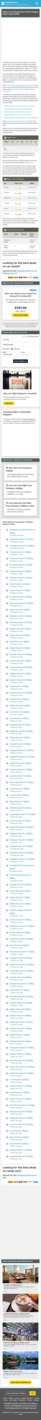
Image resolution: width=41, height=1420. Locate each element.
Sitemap (36, 1400)
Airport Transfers (27, 1398)
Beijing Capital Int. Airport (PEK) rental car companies (19, 106)
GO (32, 1393)
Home (5, 1398)
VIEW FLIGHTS (32, 187)
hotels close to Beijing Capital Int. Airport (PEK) (19, 121)
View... (5, 1291)
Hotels (6, 1400)
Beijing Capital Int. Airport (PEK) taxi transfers (17, 115)
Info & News (13, 1400)
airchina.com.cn (29, 162)
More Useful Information (20, 1382)
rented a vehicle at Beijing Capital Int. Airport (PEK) (21, 85)
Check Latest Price (21, 315)
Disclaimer (22, 1400)
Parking (37, 1398)
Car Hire (17, 1398)
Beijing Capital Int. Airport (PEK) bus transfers (17, 112)
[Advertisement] (20, 40)
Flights (11, 1398)
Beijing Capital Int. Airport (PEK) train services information (21, 118)
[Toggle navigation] (37, 3)
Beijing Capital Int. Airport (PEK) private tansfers (18, 109)
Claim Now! (9, 403)
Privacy (29, 1400)
